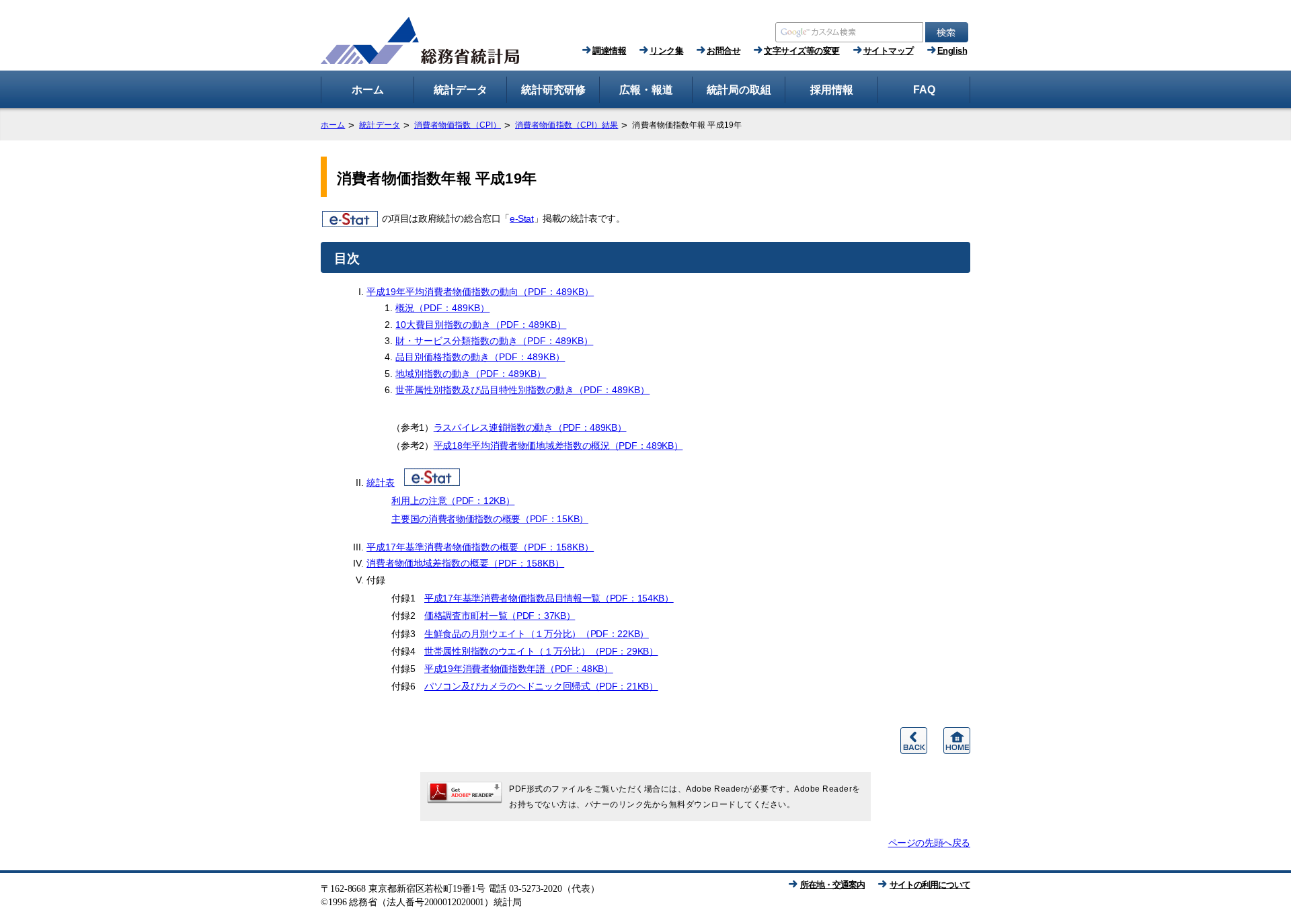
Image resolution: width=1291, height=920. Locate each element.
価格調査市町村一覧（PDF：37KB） (499, 615)
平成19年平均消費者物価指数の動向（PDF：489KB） (480, 291)
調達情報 (609, 51)
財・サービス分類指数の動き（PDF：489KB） (494, 340)
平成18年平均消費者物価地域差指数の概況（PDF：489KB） (558, 445)
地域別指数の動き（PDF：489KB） (470, 373)
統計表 (380, 482)
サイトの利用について (930, 885)
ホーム (333, 125)
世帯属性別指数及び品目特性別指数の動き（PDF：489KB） (522, 389)
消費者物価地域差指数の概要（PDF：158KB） (465, 563)
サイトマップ (888, 51)
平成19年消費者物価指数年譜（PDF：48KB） (518, 668)
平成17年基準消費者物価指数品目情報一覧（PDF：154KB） (549, 598)
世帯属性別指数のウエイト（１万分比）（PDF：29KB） (541, 651)
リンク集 (666, 51)
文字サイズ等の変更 (802, 51)
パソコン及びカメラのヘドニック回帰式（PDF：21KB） (541, 686)
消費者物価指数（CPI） (457, 125)
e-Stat (522, 218)
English (952, 51)
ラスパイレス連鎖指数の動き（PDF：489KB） (530, 427)
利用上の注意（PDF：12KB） (452, 500)
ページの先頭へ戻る (929, 842)
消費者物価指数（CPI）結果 (566, 125)
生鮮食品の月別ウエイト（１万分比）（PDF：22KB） (536, 633)
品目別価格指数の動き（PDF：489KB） (480, 356)
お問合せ (723, 51)
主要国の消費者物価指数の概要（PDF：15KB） (489, 518)
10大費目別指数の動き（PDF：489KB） (480, 324)
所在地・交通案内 (832, 885)
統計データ (379, 125)
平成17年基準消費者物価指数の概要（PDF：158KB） (480, 547)
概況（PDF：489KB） (442, 307)
